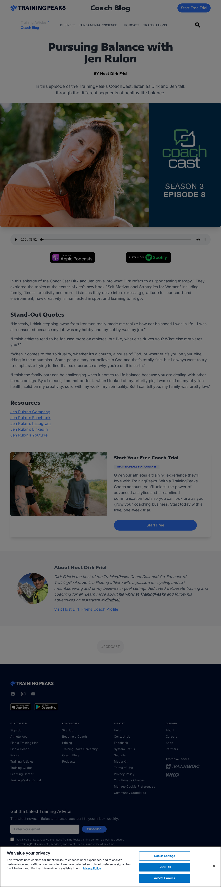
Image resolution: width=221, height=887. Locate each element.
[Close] (214, 866)
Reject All (165, 867)
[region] (110, 866)
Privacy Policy (92, 868)
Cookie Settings (164, 856)
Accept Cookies (164, 878)
